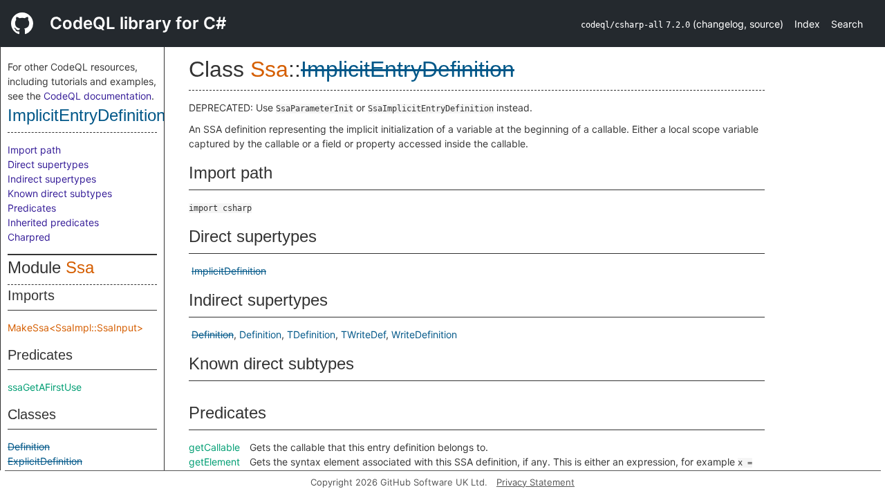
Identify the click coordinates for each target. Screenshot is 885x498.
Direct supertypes (48, 164)
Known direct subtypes (60, 193)
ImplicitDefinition (229, 271)
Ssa (80, 267)
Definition (29, 446)
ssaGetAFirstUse (45, 387)
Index (807, 24)
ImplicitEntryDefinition (86, 115)
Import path (34, 150)
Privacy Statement (535, 482)
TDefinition (311, 334)
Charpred (29, 237)
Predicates (32, 208)
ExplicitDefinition (45, 461)
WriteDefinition (424, 334)
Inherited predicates (53, 222)
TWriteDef (363, 334)
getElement (214, 462)
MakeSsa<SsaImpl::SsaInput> (75, 327)
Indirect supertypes (52, 179)
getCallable (214, 447)
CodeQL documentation (97, 96)
